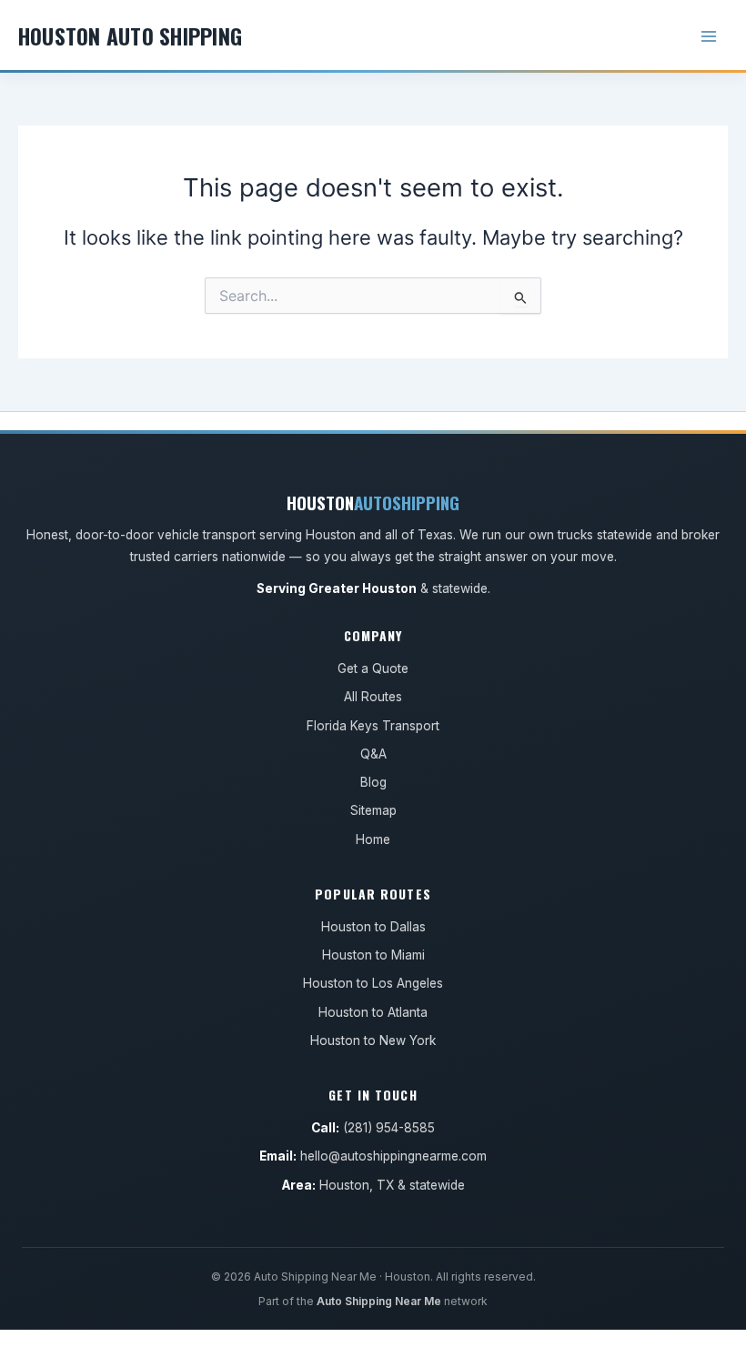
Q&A (373, 754)
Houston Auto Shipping (130, 36)
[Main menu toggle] (709, 36)
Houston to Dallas (373, 927)
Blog (373, 782)
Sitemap (373, 810)
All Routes (373, 696)
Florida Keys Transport (373, 726)
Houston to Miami (373, 955)
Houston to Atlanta (373, 1012)
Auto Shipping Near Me (379, 1301)
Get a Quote (373, 668)
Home (373, 839)
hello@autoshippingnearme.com (393, 1156)
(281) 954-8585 (389, 1128)
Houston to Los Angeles (373, 983)
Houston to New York (373, 1040)
